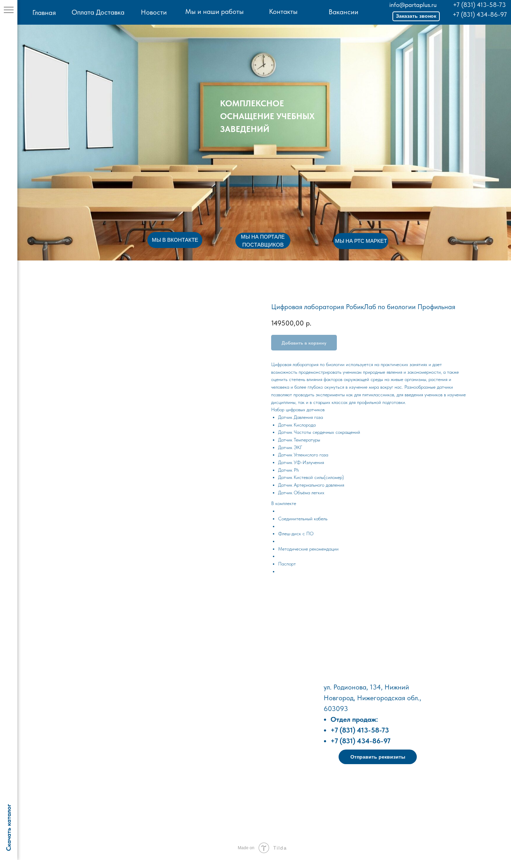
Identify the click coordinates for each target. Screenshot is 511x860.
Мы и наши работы (214, 11)
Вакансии (343, 12)
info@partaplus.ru (413, 4)
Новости (154, 12)
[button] (416, 16)
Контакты (283, 11)
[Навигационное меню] (9, 10)
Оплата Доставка (98, 12)
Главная (44, 12)
